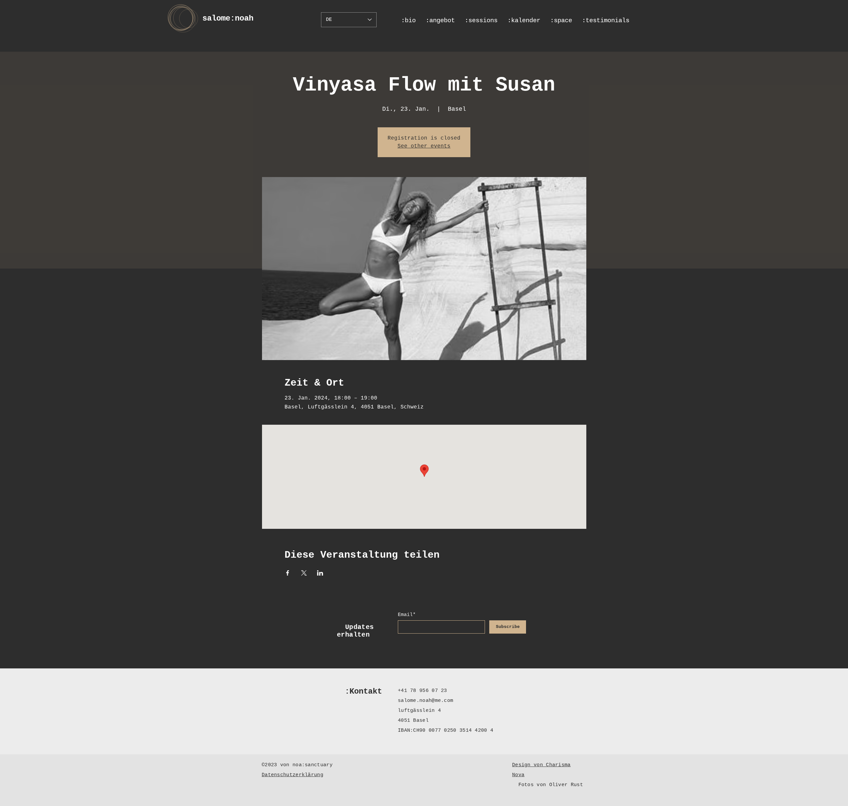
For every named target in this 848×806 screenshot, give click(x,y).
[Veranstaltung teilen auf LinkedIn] (320, 573)
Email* (407, 614)
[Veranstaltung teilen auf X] (304, 573)
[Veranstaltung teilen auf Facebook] (288, 573)
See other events (424, 146)
